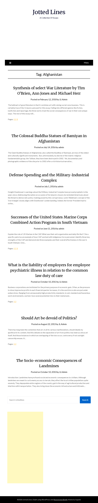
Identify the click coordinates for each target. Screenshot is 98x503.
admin (61, 147)
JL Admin (63, 99)
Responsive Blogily (61, 500)
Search (85, 400)
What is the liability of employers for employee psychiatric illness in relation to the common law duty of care (49, 270)
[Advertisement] (49, 42)
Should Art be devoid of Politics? (49, 318)
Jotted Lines (49, 12)
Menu (86, 62)
